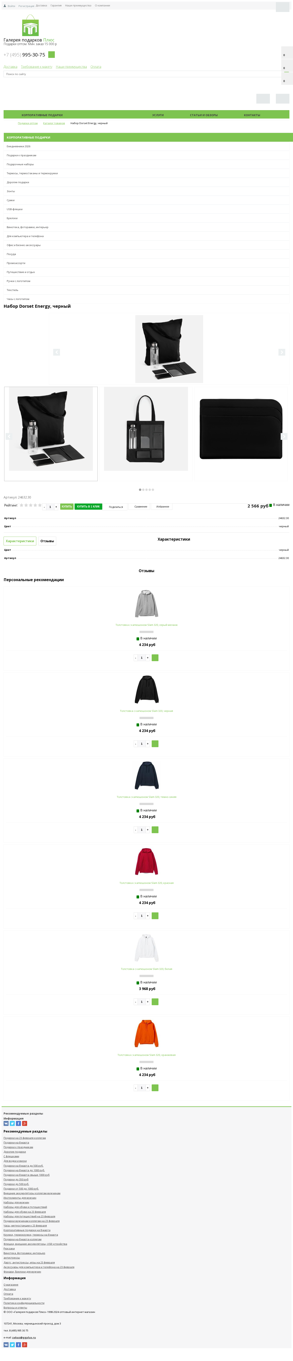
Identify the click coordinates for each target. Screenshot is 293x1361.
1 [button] (140, 490)
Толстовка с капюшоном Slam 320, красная (147, 883)
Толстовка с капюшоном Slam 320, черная (146, 711)
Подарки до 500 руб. (16, 1184)
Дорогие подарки (18, 182)
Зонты (11, 191)
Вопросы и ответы (15, 1307)
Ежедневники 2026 (18, 146)
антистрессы (12, 1257)
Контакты (252, 115)
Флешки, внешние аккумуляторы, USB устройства (35, 1244)
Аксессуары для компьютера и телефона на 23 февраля (39, 1267)
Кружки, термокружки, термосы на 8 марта (31, 1234)
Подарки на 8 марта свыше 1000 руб (27, 1175)
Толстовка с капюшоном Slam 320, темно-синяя (146, 797)
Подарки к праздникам (21, 155)
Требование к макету (36, 66)
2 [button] (143, 490)
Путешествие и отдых (21, 272)
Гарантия (56, 5)
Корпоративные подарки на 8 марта (27, 1230)
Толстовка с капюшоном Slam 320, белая (146, 969)
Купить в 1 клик (88, 506)
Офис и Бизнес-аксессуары (24, 245)
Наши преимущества (78, 5)
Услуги (158, 115)
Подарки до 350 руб (16, 1179)
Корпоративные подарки (42, 115)
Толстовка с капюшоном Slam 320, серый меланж (147, 625)
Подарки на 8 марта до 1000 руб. (24, 1170)
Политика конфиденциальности (24, 1303)
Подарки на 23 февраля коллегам (25, 1138)
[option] (169, 365)
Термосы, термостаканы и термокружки (32, 173)
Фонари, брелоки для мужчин (22, 1271)
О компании (102, 5)
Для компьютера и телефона (25, 236)
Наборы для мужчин (16, 1202)
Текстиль (12, 290)
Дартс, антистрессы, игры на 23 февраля (29, 1262)
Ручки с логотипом (18, 281)
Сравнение (140, 506)
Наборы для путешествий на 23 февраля (29, 1216)
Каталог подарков (107, 115)
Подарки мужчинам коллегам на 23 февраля (32, 1221)
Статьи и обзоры (204, 115)
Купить (67, 506)
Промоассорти (16, 263)
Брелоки (12, 218)
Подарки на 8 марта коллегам (22, 1239)
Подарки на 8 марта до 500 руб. (23, 1165)
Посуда (11, 254)
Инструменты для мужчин (20, 1198)
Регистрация (26, 6)
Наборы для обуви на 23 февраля (25, 1212)
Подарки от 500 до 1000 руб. (21, 1188)
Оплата (95, 66)
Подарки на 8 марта (16, 1142)
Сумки (11, 200)
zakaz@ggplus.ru (24, 1337)
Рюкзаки (9, 1248)
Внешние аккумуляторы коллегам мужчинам (32, 1193)
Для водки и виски (15, 1161)
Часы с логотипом (18, 299)
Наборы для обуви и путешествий (25, 1207)
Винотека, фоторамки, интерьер (27, 227)
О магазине (11, 1284)
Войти (11, 6)
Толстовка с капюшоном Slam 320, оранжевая (147, 1055)
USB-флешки (15, 209)
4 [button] (149, 490)
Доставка (41, 5)
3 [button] (146, 490)
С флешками (11, 1156)
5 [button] (153, 490)
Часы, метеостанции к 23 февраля (25, 1225)
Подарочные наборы (20, 164)
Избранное (162, 506)
